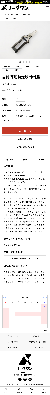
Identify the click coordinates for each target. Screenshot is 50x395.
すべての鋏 (14, 14)
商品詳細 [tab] (9, 160)
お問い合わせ (12, 348)
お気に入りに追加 (25, 139)
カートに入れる (25, 131)
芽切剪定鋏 (26, 14)
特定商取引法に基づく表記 (37, 342)
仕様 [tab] (25, 160)
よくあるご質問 (12, 342)
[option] (25, 40)
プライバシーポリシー (37, 348)
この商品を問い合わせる (25, 147)
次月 (44, 297)
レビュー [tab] (40, 160)
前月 (6, 297)
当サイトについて (12, 336)
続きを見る (8, 121)
